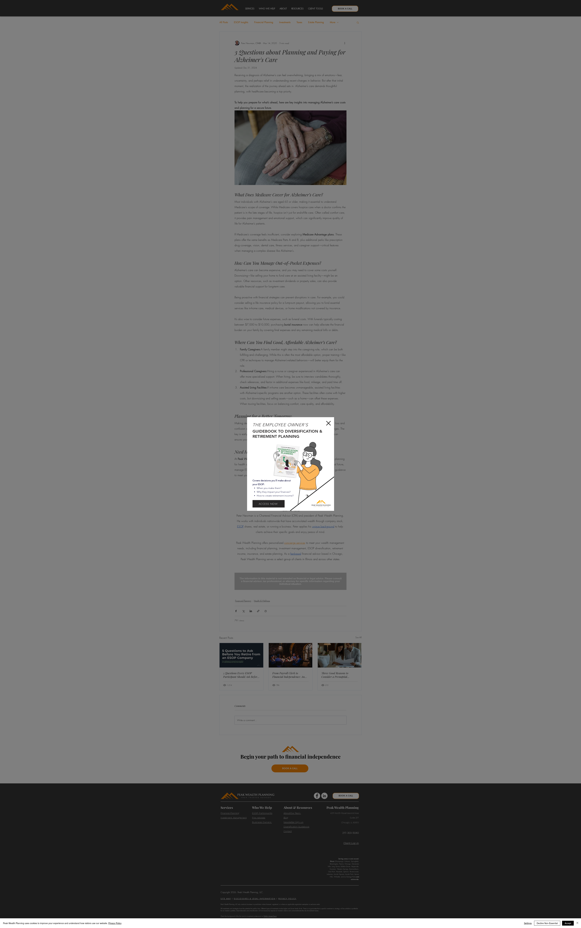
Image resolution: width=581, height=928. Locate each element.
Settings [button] (528, 923)
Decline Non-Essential (547, 923)
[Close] (577, 923)
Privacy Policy (114, 923)
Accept (568, 923)
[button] (328, 423)
